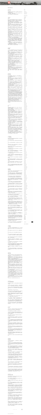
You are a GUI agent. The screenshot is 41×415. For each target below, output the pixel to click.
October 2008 (25, 187)
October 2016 (25, 95)
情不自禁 (9, 74)
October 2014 (25, 119)
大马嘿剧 (9, 226)
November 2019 (25, 61)
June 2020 (25, 55)
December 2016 (25, 93)
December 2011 (25, 154)
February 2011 (25, 164)
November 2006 (25, 200)
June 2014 (25, 123)
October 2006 (25, 201)
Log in (24, 10)
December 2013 (25, 129)
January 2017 (25, 92)
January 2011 (25, 165)
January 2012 (25, 153)
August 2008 (25, 189)
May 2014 (25, 124)
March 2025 (25, 25)
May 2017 (25, 89)
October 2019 (25, 62)
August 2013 (25, 133)
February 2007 (25, 197)
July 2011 (25, 159)
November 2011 (25, 155)
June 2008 (25, 191)
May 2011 (25, 161)
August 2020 (25, 53)
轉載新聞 (25, 218)
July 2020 (25, 54)
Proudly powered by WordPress (11, 413)
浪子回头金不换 (10, 374)
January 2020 (25, 60)
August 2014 (25, 121)
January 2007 (25, 198)
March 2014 (25, 126)
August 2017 (25, 86)
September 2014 (25, 120)
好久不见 (9, 10)
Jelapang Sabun (16, 2)
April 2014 (25, 125)
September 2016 (25, 96)
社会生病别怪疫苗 (11, 281)
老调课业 (25, 217)
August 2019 (25, 64)
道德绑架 (9, 339)
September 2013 (25, 132)
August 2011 (25, 158)
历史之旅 (9, 253)
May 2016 (25, 100)
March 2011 (25, 163)
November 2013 (25, 130)
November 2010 (25, 167)
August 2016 (25, 97)
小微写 (24, 215)
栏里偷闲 (25, 216)
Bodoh (9, 307)
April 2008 (25, 193)
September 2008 (25, 188)
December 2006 (25, 199)
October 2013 (25, 131)
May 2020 (25, 56)
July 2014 (25, 122)
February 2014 (25, 127)
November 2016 (25, 94)
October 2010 (25, 168)
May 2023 (25, 30)
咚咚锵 (9, 48)
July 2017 (25, 87)
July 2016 (25, 98)
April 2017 (25, 90)
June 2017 (25, 88)
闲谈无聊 (25, 219)
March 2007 (25, 196)
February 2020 (25, 59)
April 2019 (25, 67)
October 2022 (25, 33)
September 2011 (25, 157)
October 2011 (25, 156)
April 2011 (25, 162)
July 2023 (25, 29)
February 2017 (25, 91)
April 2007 (25, 195)
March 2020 (25, 58)
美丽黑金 (9, 169)
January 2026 (25, 24)
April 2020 (25, 57)
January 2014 (25, 128)
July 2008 (25, 190)
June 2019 (25, 66)
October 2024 (25, 26)
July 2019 (25, 65)
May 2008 (25, 192)
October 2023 (25, 28)
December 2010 (25, 166)
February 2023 (25, 32)
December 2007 (25, 194)
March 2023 (25, 31)
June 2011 (25, 160)
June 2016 (25, 99)
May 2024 (25, 27)
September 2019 (25, 63)
